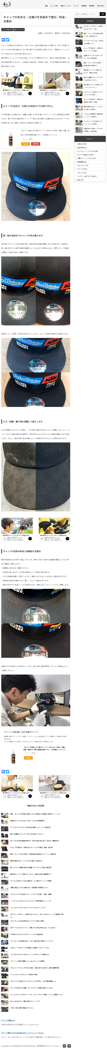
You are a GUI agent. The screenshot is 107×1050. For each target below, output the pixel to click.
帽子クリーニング (19, 29)
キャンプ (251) (82, 169)
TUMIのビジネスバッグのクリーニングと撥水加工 (26, 934)
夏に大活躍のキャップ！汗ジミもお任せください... (93, 78)
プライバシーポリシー (53, 1046)
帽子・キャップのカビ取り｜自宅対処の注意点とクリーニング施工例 (33, 854)
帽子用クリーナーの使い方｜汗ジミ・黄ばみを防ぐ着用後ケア (30, 874)
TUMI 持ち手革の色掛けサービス (21, 1008)
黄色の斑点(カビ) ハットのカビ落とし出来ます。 (26, 861)
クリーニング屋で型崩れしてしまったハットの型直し (27, 961)
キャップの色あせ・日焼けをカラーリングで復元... (93, 49)
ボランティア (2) (82, 165)
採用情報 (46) (81, 162)
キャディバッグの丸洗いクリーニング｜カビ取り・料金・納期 (30, 894)
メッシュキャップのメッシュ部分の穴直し (24, 974)
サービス (75, 6)
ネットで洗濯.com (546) (85, 155)
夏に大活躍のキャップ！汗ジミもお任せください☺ (27, 834)
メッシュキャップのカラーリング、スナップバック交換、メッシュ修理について (36, 994)
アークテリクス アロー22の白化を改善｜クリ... (93, 42)
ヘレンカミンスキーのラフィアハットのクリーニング (27, 908)
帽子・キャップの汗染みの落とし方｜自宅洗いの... (93, 34)
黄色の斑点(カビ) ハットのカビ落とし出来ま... (93, 108)
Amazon (25, 144)
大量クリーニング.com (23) (86, 158)
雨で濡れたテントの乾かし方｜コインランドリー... (93, 86)
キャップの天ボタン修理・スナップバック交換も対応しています (31, 988)
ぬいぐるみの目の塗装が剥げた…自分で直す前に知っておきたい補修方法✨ (35, 841)
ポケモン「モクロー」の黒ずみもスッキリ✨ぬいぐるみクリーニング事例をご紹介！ (36, 915)
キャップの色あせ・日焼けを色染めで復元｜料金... (93, 100)
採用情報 (91, 6)
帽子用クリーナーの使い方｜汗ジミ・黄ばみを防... (93, 71)
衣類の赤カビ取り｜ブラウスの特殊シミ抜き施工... (93, 129)
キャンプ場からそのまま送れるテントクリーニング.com (22, 1033)
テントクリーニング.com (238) (87, 151)
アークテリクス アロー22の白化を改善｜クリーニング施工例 (30, 827)
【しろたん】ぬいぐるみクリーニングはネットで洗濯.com (29, 954)
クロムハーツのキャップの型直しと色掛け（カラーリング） (30, 948)
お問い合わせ (100, 6)
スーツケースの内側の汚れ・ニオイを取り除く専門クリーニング (31, 941)
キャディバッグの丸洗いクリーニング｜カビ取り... (93, 122)
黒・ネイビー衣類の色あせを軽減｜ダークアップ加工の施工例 (30, 867)
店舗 (46, 6)
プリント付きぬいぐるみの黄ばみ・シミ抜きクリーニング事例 (30, 881)
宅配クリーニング (66, 6)
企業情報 (83, 6)
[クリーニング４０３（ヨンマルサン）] (7, 4)
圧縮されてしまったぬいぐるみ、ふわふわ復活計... (93, 56)
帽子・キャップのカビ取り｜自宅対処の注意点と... (93, 64)
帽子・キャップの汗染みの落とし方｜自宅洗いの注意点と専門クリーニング (35, 814)
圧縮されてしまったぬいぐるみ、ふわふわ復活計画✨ (28, 821)
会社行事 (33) (81, 148)
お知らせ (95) (81, 144)
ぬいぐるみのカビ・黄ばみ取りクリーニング (25, 1001)
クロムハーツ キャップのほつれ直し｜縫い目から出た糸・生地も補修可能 (34, 968)
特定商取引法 (41, 1046)
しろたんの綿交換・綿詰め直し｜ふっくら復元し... (93, 115)
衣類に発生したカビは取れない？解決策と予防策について (29, 887)
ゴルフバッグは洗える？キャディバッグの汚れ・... (93, 93)
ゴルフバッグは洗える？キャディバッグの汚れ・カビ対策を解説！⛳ (33, 981)
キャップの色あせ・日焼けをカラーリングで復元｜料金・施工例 (31, 847)
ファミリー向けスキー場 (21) (87, 176)
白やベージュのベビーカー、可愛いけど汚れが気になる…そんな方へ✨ (33, 928)
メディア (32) (81, 173)
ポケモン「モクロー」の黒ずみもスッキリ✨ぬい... (93, 27)
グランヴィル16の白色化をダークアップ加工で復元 (27, 921)
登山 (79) (80, 180)
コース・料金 (54, 6)
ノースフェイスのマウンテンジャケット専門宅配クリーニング (30, 901)
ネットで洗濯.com (7, 29)
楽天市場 (35, 144)
